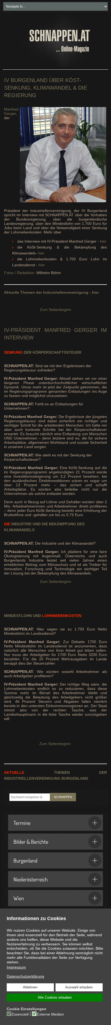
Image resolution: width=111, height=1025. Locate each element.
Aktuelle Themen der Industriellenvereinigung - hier (51, 292)
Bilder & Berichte (30, 841)
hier (103, 241)
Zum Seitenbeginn (55, 309)
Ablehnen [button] (30, 987)
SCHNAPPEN (63, 797)
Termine (21, 822)
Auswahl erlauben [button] (79, 987)
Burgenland (25, 860)
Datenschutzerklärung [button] (25, 976)
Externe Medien (50, 1014)
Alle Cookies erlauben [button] (55, 997)
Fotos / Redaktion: (19, 273)
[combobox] (29, 797)
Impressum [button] (16, 967)
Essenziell (20, 1014)
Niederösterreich (30, 879)
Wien (18, 898)
